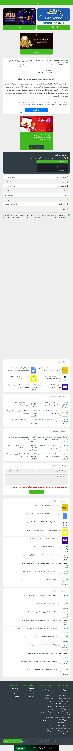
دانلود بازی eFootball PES (62, 712)
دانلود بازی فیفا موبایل (64, 739)
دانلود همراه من (48, 725)
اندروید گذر (36, 2)
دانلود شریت (49, 720)
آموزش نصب (60, 166)
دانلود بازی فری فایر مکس (63, 709)
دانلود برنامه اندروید (47, 692)
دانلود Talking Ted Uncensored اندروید (35, 102)
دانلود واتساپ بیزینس (47, 714)
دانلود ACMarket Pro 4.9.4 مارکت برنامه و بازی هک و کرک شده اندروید (49, 420)
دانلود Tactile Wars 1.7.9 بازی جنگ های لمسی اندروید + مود (18, 438)
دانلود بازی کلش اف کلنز (63, 733)
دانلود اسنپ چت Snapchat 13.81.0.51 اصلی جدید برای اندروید (18, 377)
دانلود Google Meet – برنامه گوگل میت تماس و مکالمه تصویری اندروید (41, 566)
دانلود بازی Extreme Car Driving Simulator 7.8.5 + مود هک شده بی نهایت (39, 672)
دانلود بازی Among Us (63, 728)
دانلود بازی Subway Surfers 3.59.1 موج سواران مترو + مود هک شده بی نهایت (38, 639)
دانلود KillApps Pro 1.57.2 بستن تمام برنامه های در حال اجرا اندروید (42, 574)
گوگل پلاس (31, 699)
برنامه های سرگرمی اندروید (49, 102)
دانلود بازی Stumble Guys (62, 706)
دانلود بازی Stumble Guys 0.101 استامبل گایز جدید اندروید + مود (42, 606)
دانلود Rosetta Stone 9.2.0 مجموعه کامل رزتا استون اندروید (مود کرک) (50, 369)
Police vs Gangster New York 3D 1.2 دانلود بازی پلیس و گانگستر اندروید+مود (49, 438)
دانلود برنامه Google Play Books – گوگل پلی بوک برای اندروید (17, 386)
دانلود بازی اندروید (65, 692)
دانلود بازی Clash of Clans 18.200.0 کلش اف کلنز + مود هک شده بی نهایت (39, 664)
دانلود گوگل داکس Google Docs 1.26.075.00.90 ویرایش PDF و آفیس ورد (17, 369)
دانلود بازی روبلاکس (64, 703)
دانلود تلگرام (49, 695)
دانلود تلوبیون (49, 728)
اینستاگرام (32, 691)
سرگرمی (41, 72)
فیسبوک (32, 693)
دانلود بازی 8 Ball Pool (63, 725)
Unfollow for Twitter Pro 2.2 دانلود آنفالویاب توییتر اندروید (18, 420)
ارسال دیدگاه (35, 494)
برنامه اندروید (48, 72)
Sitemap (16, 699)
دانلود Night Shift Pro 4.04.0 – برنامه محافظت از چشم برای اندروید (50, 403)
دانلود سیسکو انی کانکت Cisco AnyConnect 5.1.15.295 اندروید (51, 377)
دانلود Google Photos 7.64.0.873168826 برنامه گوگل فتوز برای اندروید (40, 557)
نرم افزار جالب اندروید (54, 104)
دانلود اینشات (49, 712)
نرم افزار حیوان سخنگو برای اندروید (43, 104)
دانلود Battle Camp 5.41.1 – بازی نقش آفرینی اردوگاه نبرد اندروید (42, 614)
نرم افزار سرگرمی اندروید (30, 104)
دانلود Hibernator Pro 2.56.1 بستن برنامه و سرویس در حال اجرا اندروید (40, 582)
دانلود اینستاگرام (48, 701)
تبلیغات (17, 693)
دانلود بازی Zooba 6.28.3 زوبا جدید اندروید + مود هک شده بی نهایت (41, 598)
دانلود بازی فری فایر (64, 698)
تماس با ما (16, 696)
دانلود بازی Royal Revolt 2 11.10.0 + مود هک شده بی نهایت (43, 656)
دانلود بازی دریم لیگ (64, 701)
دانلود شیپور (49, 731)
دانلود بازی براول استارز (63, 731)
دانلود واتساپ (49, 698)
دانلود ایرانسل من (48, 722)
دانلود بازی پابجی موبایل (63, 695)
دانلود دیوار (50, 703)
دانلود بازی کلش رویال (64, 736)
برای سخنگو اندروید (58, 102)
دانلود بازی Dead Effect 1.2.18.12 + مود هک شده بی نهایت (43, 647)
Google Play (61, 170)
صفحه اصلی (15, 691)
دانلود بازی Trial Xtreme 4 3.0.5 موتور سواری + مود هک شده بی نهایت (40, 623)
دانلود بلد (50, 717)
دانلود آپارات (49, 733)
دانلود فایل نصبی (59, 161)
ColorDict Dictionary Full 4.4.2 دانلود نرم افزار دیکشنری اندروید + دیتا (18, 403)
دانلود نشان (49, 709)
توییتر (33, 696)
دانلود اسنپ (49, 706)
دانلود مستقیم (35, 146)
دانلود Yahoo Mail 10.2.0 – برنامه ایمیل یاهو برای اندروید (45, 541)
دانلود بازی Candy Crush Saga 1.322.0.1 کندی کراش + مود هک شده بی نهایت (49, 448)
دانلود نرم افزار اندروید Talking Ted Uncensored (17, 102)
